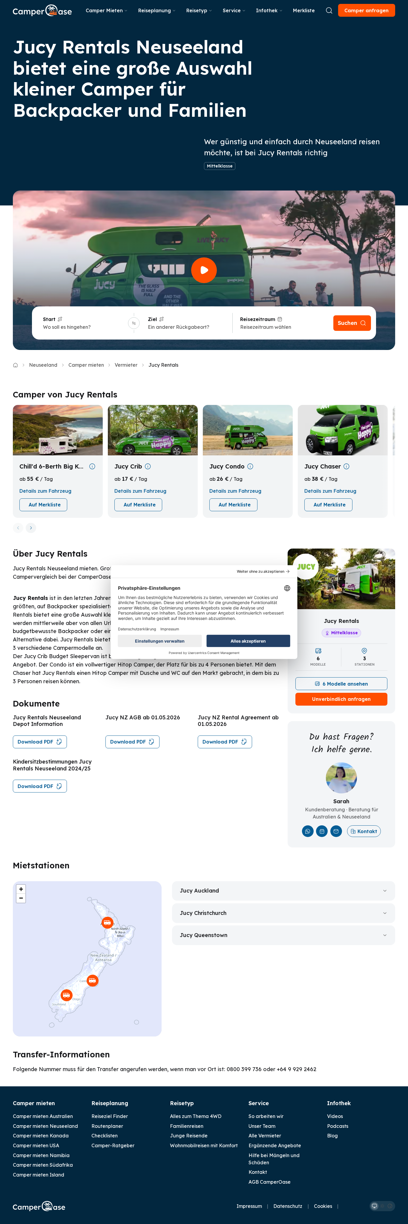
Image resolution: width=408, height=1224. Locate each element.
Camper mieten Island (38, 1175)
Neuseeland (43, 365)
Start (49, 319)
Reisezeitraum (257, 319)
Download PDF (35, 742)
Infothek (266, 10)
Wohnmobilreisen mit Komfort (204, 1145)
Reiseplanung (154, 10)
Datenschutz (287, 1206)
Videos (335, 1116)
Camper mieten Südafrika (43, 1165)
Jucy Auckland (199, 890)
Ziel (152, 319)
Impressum (249, 1206)
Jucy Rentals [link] (163, 365)
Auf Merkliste (45, 505)
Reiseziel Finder (109, 1116)
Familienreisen (186, 1126)
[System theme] (374, 1206)
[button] (107, 923)
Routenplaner (107, 1126)
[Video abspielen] (204, 270)
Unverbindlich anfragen (341, 699)
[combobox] (84, 327)
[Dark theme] (390, 1206)
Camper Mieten (104, 10)
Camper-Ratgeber (112, 1145)
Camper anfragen (366, 10)
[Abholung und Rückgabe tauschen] (133, 323)
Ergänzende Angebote (275, 1145)
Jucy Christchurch (203, 913)
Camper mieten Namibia (41, 1155)
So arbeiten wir (266, 1116)
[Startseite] (42, 10)
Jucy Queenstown (203, 935)
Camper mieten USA (36, 1145)
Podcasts (337, 1126)
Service (232, 10)
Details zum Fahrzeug (45, 491)
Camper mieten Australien (43, 1116)
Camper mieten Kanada (41, 1136)
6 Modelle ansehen (345, 684)
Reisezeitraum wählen (265, 327)
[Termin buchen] (322, 831)
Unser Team (262, 1126)
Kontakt (367, 831)
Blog (332, 1136)
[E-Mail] (336, 831)
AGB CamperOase (270, 1182)
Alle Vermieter (265, 1136)
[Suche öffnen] (329, 10)
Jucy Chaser (322, 466)
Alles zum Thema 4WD (195, 1116)
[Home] (15, 365)
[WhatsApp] (308, 831)
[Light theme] (382, 1206)
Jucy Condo (227, 466)
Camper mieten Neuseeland (45, 1126)
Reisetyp (196, 10)
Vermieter (126, 365)
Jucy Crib (128, 466)
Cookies (323, 1206)
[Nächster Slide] (31, 528)
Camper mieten (86, 365)
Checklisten (104, 1136)
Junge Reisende (189, 1136)
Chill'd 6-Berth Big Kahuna (53, 466)
